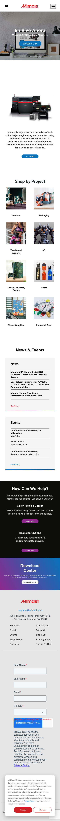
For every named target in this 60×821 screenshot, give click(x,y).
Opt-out (42, 810)
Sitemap (40, 634)
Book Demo (16, 639)
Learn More (30, 521)
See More (14, 406)
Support (40, 630)
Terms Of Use (44, 644)
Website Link (30, 43)
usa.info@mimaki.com (30, 610)
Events (13, 634)
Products (15, 625)
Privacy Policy (29, 801)
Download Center (30, 582)
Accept (23, 810)
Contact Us (42, 625)
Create (13, 630)
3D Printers (30, 156)
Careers (14, 644)
